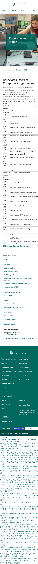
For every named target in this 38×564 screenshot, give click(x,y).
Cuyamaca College (19, 428)
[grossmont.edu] (19, 5)
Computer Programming (11, 271)
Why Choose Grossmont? (8, 359)
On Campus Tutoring (10, 319)
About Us (4, 363)
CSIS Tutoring (8, 312)
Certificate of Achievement (12, 292)
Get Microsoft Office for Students (13, 307)
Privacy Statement (6, 396)
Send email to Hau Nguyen (11, 334)
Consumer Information (7, 383)
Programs (19, 70)
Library (3, 409)
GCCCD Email (5, 417)
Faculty (6, 300)
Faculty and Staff (24, 380)
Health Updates (5, 392)
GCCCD (32, 428)
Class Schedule (5, 404)
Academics (11, 70)
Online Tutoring (8, 316)
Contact (13, 10)
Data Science (8, 295)
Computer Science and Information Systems (18, 338)
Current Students (24, 367)
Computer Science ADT (11, 287)
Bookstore (4, 413)
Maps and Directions (7, 421)
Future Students (23, 363)
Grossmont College (6, 428)
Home (3, 10)
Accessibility (4, 379)
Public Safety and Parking (8, 371)
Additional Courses (9, 324)
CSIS (25, 70)
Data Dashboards (6, 388)
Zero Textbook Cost (9, 304)
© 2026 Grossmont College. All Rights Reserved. (15, 433)
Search (23, 10)
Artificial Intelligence (10, 268)
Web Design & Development (12, 275)
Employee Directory (7, 367)
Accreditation (5, 375)
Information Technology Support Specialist (16, 283)
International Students (25, 372)
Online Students (23, 376)
